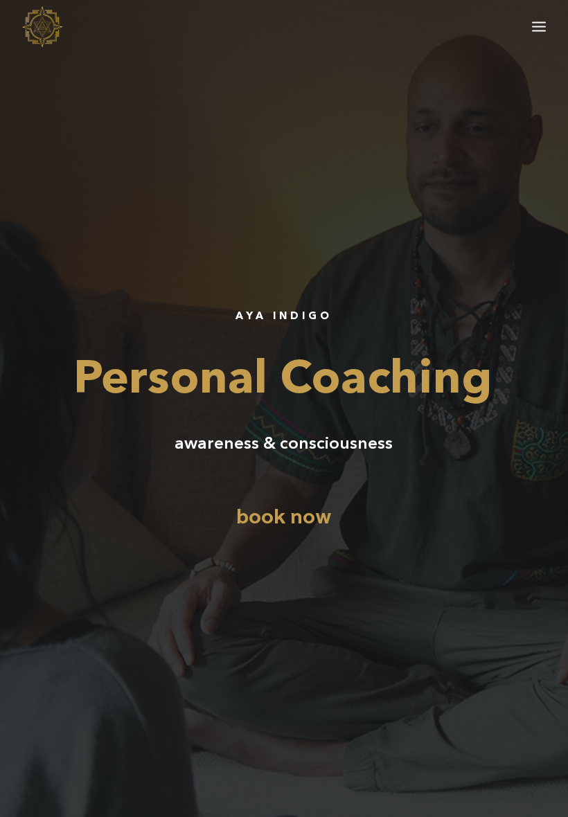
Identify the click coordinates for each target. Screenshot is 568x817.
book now (284, 518)
